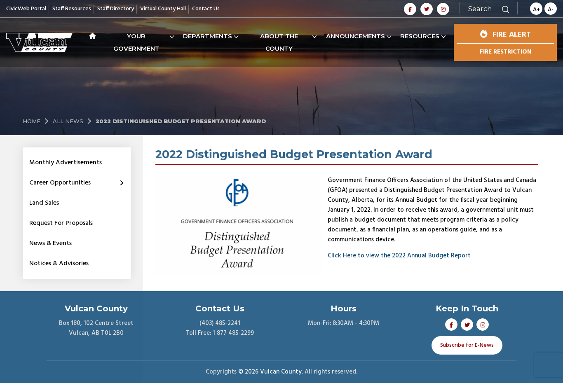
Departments (207, 36)
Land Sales (44, 203)
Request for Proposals (61, 223)
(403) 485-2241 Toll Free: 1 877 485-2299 (219, 328)
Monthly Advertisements (65, 162)
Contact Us (206, 9)
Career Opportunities (60, 182)
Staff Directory (115, 9)
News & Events (50, 243)
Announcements (355, 36)
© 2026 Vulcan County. (270, 372)
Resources (419, 36)
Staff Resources (71, 9)
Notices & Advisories (59, 263)
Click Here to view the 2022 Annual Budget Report (399, 256)
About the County (279, 42)
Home (31, 121)
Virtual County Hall (163, 9)
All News (68, 121)
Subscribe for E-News (467, 345)
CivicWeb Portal (26, 9)
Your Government (136, 42)
